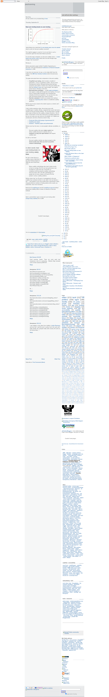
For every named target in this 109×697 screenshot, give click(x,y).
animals (64, 339)
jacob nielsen (76, 570)
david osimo (66, 551)
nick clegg (79, 400)
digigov (72, 550)
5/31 (66, 193)
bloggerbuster (66, 617)
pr (81, 332)
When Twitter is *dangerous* (72, 156)
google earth (65, 355)
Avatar (83, 379)
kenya (71, 334)
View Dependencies (67, 643)
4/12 (66, 205)
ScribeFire (64, 642)
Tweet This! (30, 244)
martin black (74, 515)
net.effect (65, 513)
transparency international (69, 479)
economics (70, 359)
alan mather (75, 556)
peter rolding (73, 505)
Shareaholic (71, 642)
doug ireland (74, 459)
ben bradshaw (77, 385)
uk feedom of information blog (72, 489)
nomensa (68, 369)
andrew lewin (70, 555)
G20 (83, 371)
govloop (64, 38)
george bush (67, 337)
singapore (72, 354)
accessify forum (73, 575)
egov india (70, 546)
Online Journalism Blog (68, 42)
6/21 (66, 187)
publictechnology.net (75, 501)
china (75, 330)
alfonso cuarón (73, 372)
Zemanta (75, 643)
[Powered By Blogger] (65, 674)
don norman (76, 573)
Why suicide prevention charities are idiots (72, 289)
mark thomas (64, 398)
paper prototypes (53, 90)
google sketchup (78, 615)
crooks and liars (75, 458)
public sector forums (68, 502)
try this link (79, 87)
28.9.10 (38, 269)
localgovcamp (72, 522)
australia (64, 316)
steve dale (68, 496)
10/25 (66, 134)
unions (75, 350)
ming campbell (80, 398)
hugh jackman (65, 396)
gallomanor (73, 539)
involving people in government (71, 529)
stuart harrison (73, 495)
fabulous (78, 314)
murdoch (73, 355)
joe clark (69, 570)
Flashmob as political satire (72, 158)
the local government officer (72, 492)
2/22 (66, 218)
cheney (81, 364)
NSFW (80, 354)
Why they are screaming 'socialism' (74, 145)
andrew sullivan (74, 367)
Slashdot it (48, 247)
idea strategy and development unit (71, 532)
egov (33, 239)
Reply (31, 264)
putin (72, 366)
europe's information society (72, 541)
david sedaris (70, 392)
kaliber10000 (69, 611)
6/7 (66, 191)
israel (65, 342)
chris (77, 553)
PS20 (63, 343)
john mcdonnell (79, 396)
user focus (65, 565)
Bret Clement (33, 257)
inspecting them (39, 99)
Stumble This (29, 245)
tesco (77, 359)
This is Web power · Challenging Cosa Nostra (73, 281)
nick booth (74, 509)
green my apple (78, 464)
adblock (64, 359)
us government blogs (77, 487)
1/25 (66, 225)
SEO (73, 321)
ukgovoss (77, 488)
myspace (77, 322)
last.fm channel (66, 50)
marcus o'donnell (72, 469)
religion (72, 338)
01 (64, 238)
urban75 (79, 479)
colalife (72, 389)
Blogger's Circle (66, 41)
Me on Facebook (66, 53)
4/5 (66, 207)
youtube (81, 305)
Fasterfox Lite (72, 641)
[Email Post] (27, 239)
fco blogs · (73, 541)
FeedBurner (72, 97)
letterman (69, 376)
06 (64, 237)
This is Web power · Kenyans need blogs (72, 284)
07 (64, 235)
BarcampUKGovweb (68, 324)
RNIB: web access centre (74, 567)
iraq (83, 329)
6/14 (66, 189)
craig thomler (78, 552)
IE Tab (78, 645)
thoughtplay (75, 583)
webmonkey (66, 602)
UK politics (76, 302)
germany (81, 393)
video (64, 297)
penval (69, 506)
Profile (63, 58)
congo (76, 389)
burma (75, 364)
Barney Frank (65, 371)
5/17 (66, 196)
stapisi (81, 497)
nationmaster (66, 610)
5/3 (66, 200)
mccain (79, 318)
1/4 (66, 230)
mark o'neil (66, 516)
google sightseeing (68, 464)
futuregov (79, 539)
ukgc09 (77, 369)
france (82, 336)
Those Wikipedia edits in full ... (71, 266)
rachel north (66, 477)
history (81, 394)
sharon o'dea (66, 500)
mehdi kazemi (66, 345)
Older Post (57, 359)
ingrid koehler (71, 530)
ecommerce (65, 333)
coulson (81, 389)
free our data (66, 541)
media (64, 302)
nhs (75, 345)
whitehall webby (67, 486)
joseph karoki (67, 466)
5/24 (66, 194)
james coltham (78, 528)
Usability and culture (34, 122)
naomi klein (66, 473)
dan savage (64, 375)
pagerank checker (75, 607)
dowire (64, 548)
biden (64, 373)
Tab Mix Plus (65, 640)
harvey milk (65, 366)
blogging (77, 307)
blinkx (83, 385)
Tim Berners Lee (70, 384)
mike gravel (70, 368)
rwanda (63, 379)
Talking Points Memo (74, 383)
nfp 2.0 (80, 509)
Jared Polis (65, 372)
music (82, 319)
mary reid (80, 515)
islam (72, 351)
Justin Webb (79, 357)
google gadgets (73, 612)
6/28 (66, 185)
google (64, 303)
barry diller (69, 385)
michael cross (77, 514)
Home (43, 359)
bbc (79, 308)
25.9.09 (39, 257)
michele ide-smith (67, 514)
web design (67, 330)
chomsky (72, 388)
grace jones (69, 394)
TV (63, 313)
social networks (67, 308)
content (70, 336)
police (67, 321)
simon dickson (76, 499)
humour (64, 305)
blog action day (70, 373)
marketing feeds (73, 241)
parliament (64, 401)
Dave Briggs (78, 339)
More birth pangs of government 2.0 (72, 271)
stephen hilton (76, 496)
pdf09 (77, 401)
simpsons (64, 402)
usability (45, 239)
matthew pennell (76, 587)
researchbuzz (66, 607)
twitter (64, 314)
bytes (71, 326)
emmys (75, 393)
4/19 (66, 203)
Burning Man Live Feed (69, 276)
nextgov (65, 510)
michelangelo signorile (73, 470)
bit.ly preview (73, 640)
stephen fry (69, 379)
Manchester (64, 381)
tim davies (75, 491)
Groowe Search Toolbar (74, 646)
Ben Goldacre (67, 380)
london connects (70, 519)
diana (75, 392)
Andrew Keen (65, 357)
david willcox (78, 550)
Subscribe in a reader (68, 85)
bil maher (71, 362)
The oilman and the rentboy (70, 277)
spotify (68, 402)
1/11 (66, 229)
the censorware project (75, 478)
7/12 (66, 182)
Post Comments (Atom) (39, 362)
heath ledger (76, 394)
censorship (76, 316)
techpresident (66, 493)
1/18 (66, 227)
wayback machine (75, 602)
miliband (68, 350)
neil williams (71, 513)
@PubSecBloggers (69, 62)
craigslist (77, 373)
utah (73, 402)
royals (81, 401)
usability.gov (35, 187)
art (62, 350)
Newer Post (29, 359)
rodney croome (76, 475)
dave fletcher (73, 551)
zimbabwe (65, 322)
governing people (72, 536)
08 (64, 233)
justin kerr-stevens (72, 525)
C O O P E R (72, 574)
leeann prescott (67, 588)
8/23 (66, 174)
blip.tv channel (66, 55)
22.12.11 (39, 323)
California (79, 338)
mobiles (64, 327)
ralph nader (79, 366)
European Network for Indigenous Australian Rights (71, 461)
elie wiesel (69, 393)
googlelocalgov (77, 375)
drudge (63, 393)
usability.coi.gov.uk (49, 187)
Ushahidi (69, 364)
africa (71, 314)
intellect (65, 530)
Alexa (71, 615)
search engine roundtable (69, 585)
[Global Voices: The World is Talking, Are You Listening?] (68, 428)
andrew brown (79, 555)
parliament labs (67, 509)
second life (80, 358)
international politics (68, 311)
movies (80, 347)
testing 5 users (37, 87)
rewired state (66, 501)
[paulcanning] (66, 100)
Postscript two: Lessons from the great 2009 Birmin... (73, 163)
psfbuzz (70, 504)
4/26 (66, 202)
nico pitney (68, 377)
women (72, 327)
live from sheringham (72, 468)
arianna (64, 349)
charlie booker (65, 388)
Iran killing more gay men (69, 279)
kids (65, 338)
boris (81, 362)
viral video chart (67, 583)
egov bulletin (77, 547)
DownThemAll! (66, 649)
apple (68, 343)
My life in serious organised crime (72, 268)
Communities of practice (68, 35)
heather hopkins (72, 589)
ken (81, 353)
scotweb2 (73, 500)
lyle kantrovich (72, 569)
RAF (81, 381)
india (73, 347)
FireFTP (79, 641)
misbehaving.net (67, 587)
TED (81, 359)
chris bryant (78, 388)
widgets (78, 326)
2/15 (66, 220)
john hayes (70, 527)
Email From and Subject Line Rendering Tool (73, 613)
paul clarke (78, 507)
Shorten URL (79, 642)
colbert (70, 353)
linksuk (71, 523)
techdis (65, 567)
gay (73, 305)
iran (80, 321)
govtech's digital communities (71, 534)
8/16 (66, 176)
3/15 (66, 212)
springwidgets (71, 606)
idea (74, 533)
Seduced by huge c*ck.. (71, 147)
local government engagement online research (71, 521)
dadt (82, 373)
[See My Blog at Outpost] (65, 658)
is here (46, 18)
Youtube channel (66, 49)
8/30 (66, 173)
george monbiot (75, 463)
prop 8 (81, 377)
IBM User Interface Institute (40, 73)
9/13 (66, 169)
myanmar (77, 368)
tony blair (79, 349)
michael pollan (72, 398)
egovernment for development (71, 544)
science (76, 336)
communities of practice (69, 553)
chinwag (76, 592)
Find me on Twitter (67, 246)
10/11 (66, 138)
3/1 (66, 216)
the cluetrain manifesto (72, 584)
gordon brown (75, 329)
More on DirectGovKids (69, 270)
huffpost (74, 465)
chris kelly (69, 456)
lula (69, 397)
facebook (81, 327)
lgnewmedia (69, 524)
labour (64, 318)
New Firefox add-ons (70, 148)
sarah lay (78, 500)
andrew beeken (67, 556)
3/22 (66, 211)
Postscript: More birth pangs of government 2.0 (41, 120)
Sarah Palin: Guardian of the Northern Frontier (73, 286)
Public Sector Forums (67, 33)
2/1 (66, 223)
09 (64, 133)
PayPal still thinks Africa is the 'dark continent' (74, 154)
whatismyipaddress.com (76, 601)
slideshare (70, 360)
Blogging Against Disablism (75, 371)
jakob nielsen (38, 239)
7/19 (66, 180)
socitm (75, 341)
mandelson (73, 397)
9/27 (66, 142)
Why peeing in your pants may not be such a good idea (74, 166)
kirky (64, 468)
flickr (69, 341)
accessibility (66, 310)
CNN (73, 380)
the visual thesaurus (68, 605)
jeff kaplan (71, 528)
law (68, 313)
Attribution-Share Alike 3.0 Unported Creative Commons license (72, 124)
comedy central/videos (70, 457)
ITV (72, 357)
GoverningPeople (66, 36)
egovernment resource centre (74, 543)
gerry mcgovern (67, 571)
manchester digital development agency (71, 517)
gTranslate (64, 646)
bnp (77, 362)
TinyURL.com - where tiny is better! (72, 603)
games (76, 332)
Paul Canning (42, 232)
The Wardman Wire (67, 32)
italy (81, 343)
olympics (64, 358)
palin (71, 342)
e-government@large (69, 546)
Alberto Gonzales (76, 379)
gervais (63, 394)
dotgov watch (70, 548)
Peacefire (78, 473)
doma (70, 375)
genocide (72, 346)
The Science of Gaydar (69, 273)
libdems (64, 354)
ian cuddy (78, 533)
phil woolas (75, 377)
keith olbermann (76, 466)
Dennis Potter (79, 380)
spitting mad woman (75, 477)
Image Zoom (72, 645)
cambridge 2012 (72, 455)
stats (79, 311)
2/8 (66, 221)
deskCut (81, 649)
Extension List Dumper (77, 647)
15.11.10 (39, 295)
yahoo (63, 336)
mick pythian (66, 515)
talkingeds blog (75, 493)
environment (66, 319)
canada (75, 343)
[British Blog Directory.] (65, 667)
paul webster (75, 506)
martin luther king (75, 376)
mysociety (78, 513)
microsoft (74, 333)
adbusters (78, 384)
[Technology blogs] (65, 671)
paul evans (71, 507)
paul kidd (72, 473)
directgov (69, 332)
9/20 (66, 143)
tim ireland (65, 478)
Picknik (81, 643)
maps (75, 319)
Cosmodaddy (65, 39)
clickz (71, 592)
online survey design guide (70, 608)
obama (68, 307)
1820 (64, 452)
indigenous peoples (79, 337)
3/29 (66, 209)
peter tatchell (66, 474)
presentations (33, 232)
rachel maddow (72, 358)
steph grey (76, 497)
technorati (77, 605)
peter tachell (76, 363)
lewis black (64, 397)
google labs (75, 616)
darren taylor (70, 552)
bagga (64, 454)
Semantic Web (65, 383)
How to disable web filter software (71, 274)
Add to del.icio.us (39, 244)
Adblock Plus (72, 650)
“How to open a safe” (68, 265)
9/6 (66, 171)
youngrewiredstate (79, 402)
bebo (70, 339)
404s (77, 360)
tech (74, 297)
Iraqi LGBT (79, 342)
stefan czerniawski (67, 497)
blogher (69, 454)
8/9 (66, 178)
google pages (67, 616)
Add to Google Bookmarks (41, 245)
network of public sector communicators (72, 511)
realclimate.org (67, 475)
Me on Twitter (65, 52)
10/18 (66, 136)
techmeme (64, 367)
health (76, 353)
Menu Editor (65, 645)
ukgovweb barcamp (68, 488)
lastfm (77, 351)
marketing (76, 303)
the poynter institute (74, 566)
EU (81, 350)
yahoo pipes (66, 601)
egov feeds (65, 241)
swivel (64, 606)
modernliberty (65, 400)
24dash (68, 557)
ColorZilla (65, 650)
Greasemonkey (66, 647)
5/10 (66, 198)
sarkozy (80, 355)
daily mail (81, 341)
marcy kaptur (80, 397)
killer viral (74, 588)
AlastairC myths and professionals (41, 123)
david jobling (66, 459)
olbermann (81, 346)
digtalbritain (80, 392)
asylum (63, 360)
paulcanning (30, 4)
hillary (71, 318)
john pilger (80, 465)
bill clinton (71, 349)
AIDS (82, 369)
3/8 (66, 214)
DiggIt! (47, 244)
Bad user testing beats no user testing (38, 27)
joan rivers (72, 396)
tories (66, 329)
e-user (70, 573)
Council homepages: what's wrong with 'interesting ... (74, 160)
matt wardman (77, 472)
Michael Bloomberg (73, 381)
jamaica (69, 363)
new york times (77, 313)
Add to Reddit (53, 244)
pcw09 (73, 401)
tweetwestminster (67, 491)
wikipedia (78, 334)
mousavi (72, 400)
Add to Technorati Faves (37, 247)
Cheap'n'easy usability (31, 198)
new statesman (72, 510)
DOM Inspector (74, 649)
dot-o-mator (66, 615)
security (66, 347)
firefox (63, 341)
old (73, 369)
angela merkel (81, 372)
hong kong (65, 351)
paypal (69, 401)
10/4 (66, 140)
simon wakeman (67, 499)
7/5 (66, 183)
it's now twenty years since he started (50, 47)
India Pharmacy (56, 325)
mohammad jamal (67, 472)
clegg (63, 363)
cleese (67, 389)
